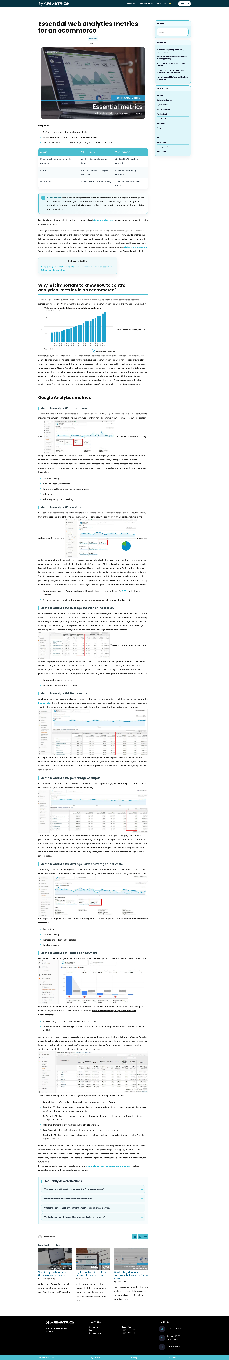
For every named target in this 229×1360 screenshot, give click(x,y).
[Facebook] (134, 1236)
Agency (159, 3)
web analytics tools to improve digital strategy (108, 1165)
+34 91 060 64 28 (173, 1347)
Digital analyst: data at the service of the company (91, 1274)
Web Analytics (93, 38)
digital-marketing (163, 109)
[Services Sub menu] (137, 4)
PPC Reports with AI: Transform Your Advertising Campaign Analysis (170, 71)
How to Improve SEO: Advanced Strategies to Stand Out (172, 78)
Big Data (160, 95)
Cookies (172, 1357)
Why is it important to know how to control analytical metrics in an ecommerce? (77, 266)
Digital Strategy (162, 105)
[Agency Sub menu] (165, 4)
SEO (124, 591)
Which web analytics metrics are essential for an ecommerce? (74, 1189)
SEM (158, 133)
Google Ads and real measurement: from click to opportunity (172, 57)
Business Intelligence (164, 100)
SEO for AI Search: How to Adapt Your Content (171, 64)
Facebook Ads (162, 114)
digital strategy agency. (135, 247)
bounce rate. (44, 703)
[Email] (145, 1236)
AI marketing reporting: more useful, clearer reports (170, 50)
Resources (145, 3)
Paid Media (161, 123)
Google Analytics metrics (53, 270)
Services (131, 3)
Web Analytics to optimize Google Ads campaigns (53, 1274)
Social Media (161, 142)
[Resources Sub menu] (152, 4)
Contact (184, 3)
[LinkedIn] (140, 1236)
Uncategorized (162, 147)
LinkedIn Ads (161, 119)
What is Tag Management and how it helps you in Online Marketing (131, 1275)
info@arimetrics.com (175, 1329)
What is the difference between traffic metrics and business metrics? (77, 1207)
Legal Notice (95, 1357)
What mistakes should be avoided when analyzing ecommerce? (74, 1217)
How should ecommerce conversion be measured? (68, 1198)
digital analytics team (103, 220)
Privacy (159, 128)
